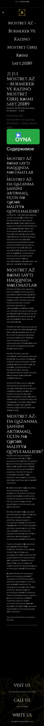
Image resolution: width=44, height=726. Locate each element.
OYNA (23, 139)
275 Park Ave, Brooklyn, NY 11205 (22, 692)
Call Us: (22, 1)
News (24, 108)
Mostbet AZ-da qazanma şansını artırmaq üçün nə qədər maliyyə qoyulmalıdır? (23, 195)
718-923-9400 (22, 706)
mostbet (10, 215)
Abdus (32, 108)
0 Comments (12, 111)
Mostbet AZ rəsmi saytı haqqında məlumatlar (20, 165)
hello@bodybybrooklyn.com (22, 721)
